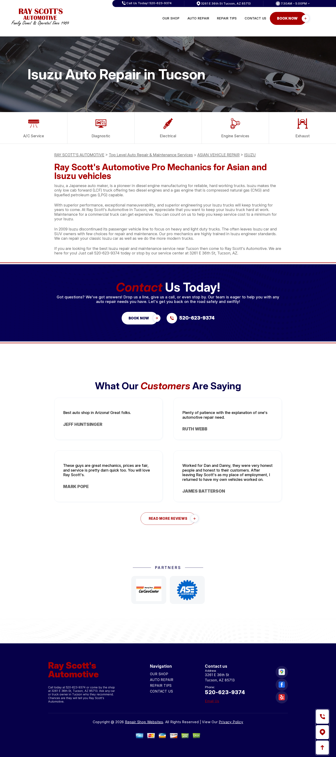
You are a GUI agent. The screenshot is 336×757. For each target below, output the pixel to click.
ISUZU (250, 155)
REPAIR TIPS (227, 18)
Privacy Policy (231, 722)
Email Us (212, 701)
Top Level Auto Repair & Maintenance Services (151, 155)
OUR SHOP (170, 18)
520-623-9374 (107, 253)
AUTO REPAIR (198, 18)
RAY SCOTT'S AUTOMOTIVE (79, 155)
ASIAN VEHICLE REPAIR (218, 155)
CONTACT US (255, 18)
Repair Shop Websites (144, 722)
